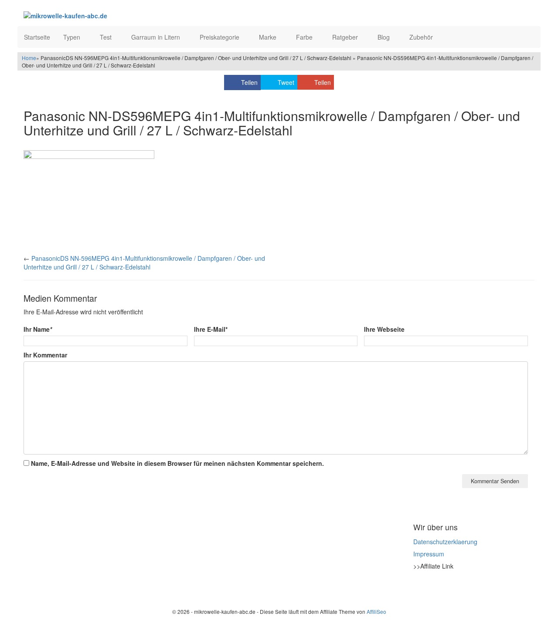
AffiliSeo (376, 611)
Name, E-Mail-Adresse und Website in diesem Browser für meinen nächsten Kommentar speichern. (177, 463)
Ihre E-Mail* (211, 329)
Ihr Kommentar (45, 354)
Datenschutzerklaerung (445, 541)
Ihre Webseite (384, 329)
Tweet (286, 82)
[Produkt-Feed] (419, 587)
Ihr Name (38, 329)
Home (29, 57)
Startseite (37, 37)
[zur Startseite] (130, 15)
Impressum (428, 553)
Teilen (249, 82)
